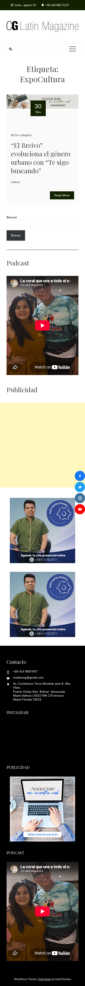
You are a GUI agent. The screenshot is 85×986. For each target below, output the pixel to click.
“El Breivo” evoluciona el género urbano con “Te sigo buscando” (40, 158)
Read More (62, 195)
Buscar (12, 217)
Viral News (44, 979)
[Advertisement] (42, 445)
